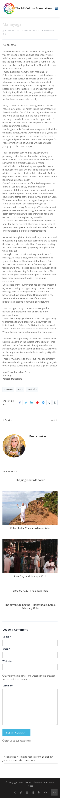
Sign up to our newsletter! (18, 740)
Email (6, 648)
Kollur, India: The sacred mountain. (30, 528)
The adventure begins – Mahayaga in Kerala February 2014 (30, 606)
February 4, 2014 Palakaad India (30, 590)
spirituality (32, 389)
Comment (7, 685)
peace (20, 389)
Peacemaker (13, 30)
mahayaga (8, 389)
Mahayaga (49, 30)
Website (7, 661)
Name (6, 636)
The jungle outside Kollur (30, 480)
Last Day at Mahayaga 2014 (30, 576)
